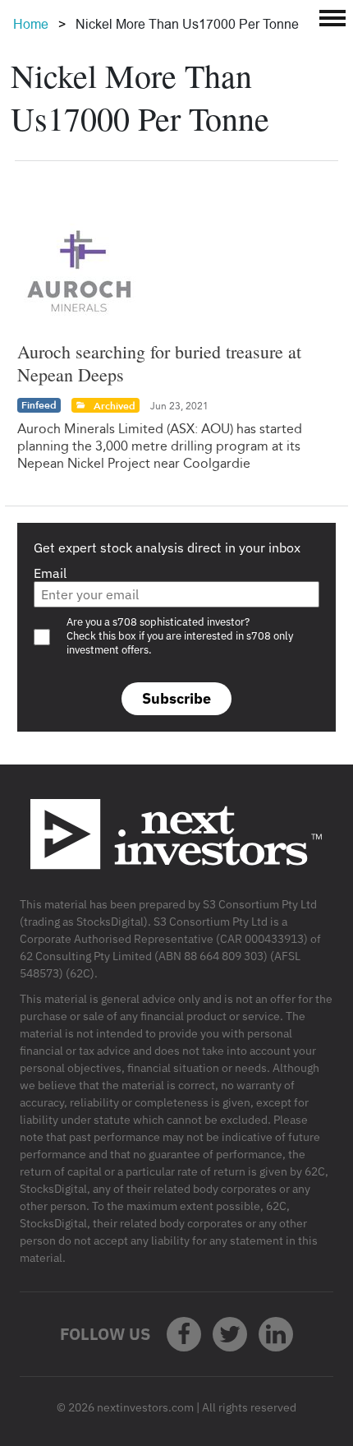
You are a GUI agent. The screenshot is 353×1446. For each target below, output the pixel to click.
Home (30, 24)
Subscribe (176, 698)
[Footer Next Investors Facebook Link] (184, 1334)
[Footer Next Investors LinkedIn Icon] (276, 1334)
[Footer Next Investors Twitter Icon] (230, 1334)
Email (50, 573)
